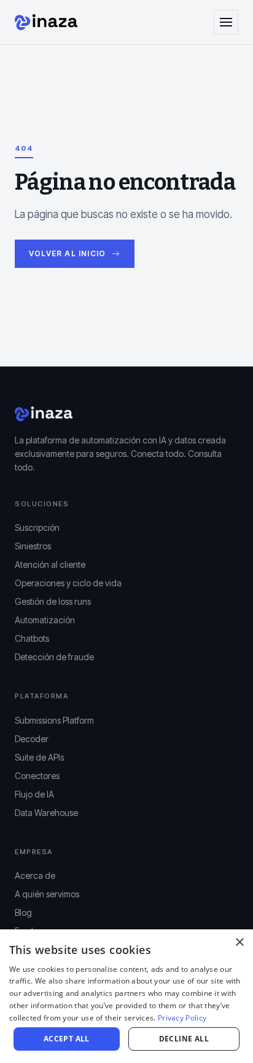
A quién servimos (47, 894)
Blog (23, 912)
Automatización (45, 620)
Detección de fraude (54, 657)
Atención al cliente (50, 564)
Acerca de (35, 875)
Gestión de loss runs (53, 601)
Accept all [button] (67, 1038)
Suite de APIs (39, 757)
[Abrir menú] (226, 22)
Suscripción (37, 527)
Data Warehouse (46, 812)
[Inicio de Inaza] (46, 22)
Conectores (37, 775)
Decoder (32, 739)
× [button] (239, 942)
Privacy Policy (182, 1017)
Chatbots (32, 638)
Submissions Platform (54, 720)
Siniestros (33, 546)
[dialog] (126, 996)
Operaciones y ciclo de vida (68, 583)
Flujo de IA (34, 794)
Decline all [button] (184, 1038)
